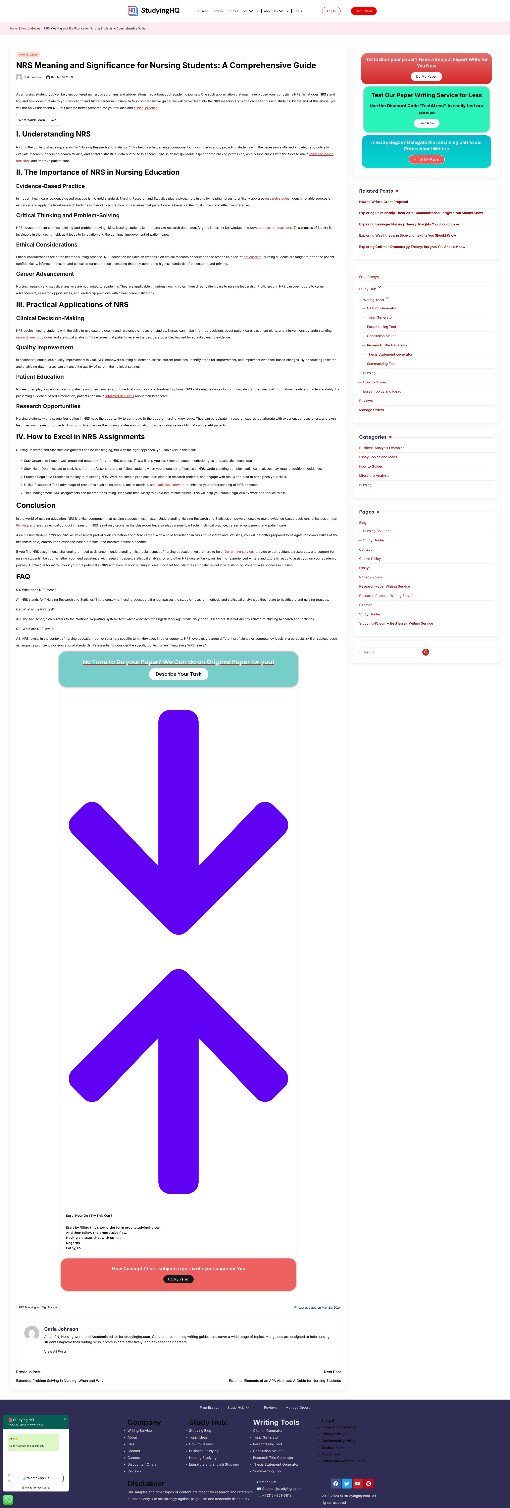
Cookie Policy (370, 559)
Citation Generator (381, 308)
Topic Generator (380, 317)
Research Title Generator (387, 345)
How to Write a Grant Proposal (383, 202)
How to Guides (30, 28)
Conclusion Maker (381, 336)
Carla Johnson (61, 1329)
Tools (298, 11)
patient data (252, 257)
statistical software (170, 485)
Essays (365, 568)
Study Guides (238, 11)
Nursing (369, 373)
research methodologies (34, 337)
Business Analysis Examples (381, 448)
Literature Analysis (374, 476)
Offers (218, 11)
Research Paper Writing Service (384, 586)
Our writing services (239, 552)
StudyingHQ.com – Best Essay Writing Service (396, 623)
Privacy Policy (370, 577)
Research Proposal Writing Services (387, 596)
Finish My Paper (426, 159)
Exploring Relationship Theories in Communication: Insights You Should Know (421, 213)
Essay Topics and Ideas (382, 391)
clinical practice (145, 108)
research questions (277, 228)
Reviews (366, 401)
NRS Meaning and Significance (38, 1307)
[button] (178, 956)
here (118, 1238)
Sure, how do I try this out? (89, 1216)
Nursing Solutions (377, 531)
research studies (276, 198)
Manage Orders (371, 410)
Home (14, 28)
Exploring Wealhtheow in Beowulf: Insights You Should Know (407, 235)
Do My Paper (178, 1279)
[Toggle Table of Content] (51, 119)
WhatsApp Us (38, 1478)
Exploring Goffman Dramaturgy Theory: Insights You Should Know (412, 247)
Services (202, 11)
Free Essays (369, 277)
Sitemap (365, 605)
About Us (271, 11)
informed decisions (119, 396)
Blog (362, 523)
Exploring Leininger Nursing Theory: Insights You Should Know (409, 224)
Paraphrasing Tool (381, 327)
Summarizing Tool (381, 364)
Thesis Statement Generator (389, 354)
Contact (365, 549)
